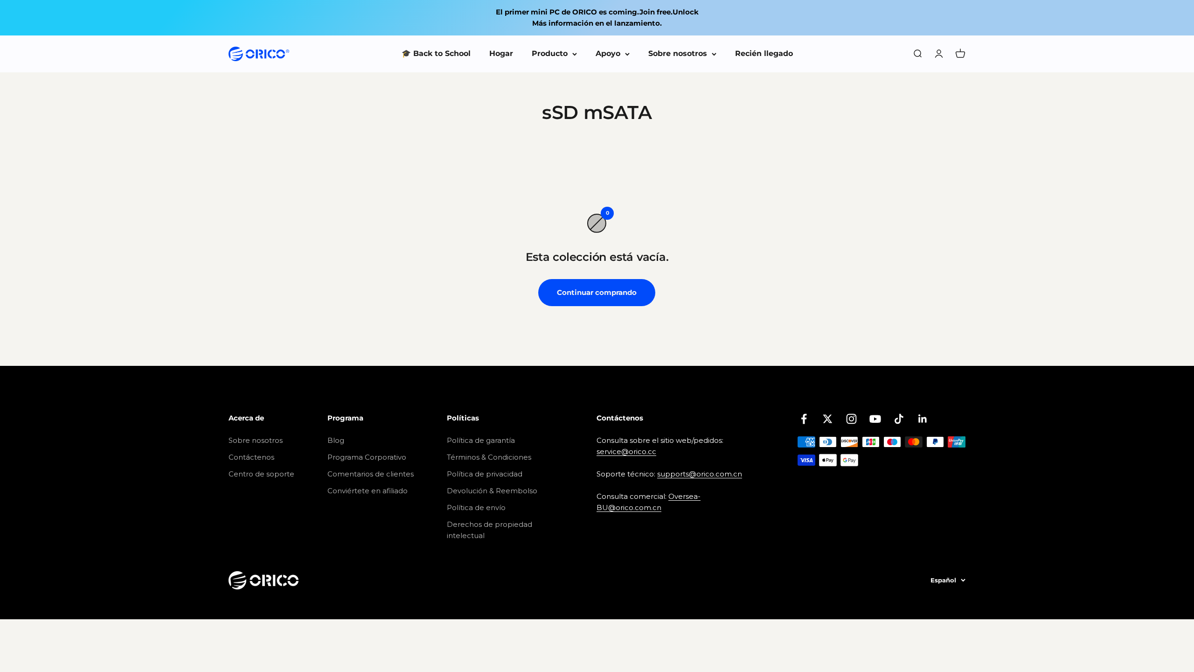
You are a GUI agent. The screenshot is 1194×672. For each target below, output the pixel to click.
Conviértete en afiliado (367, 490)
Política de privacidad (484, 473)
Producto (550, 53)
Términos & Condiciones (489, 457)
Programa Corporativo (366, 457)
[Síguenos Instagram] (851, 419)
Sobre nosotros (677, 53)
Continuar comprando (597, 292)
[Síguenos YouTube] (875, 419)
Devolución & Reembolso (492, 490)
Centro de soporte (261, 473)
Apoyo (608, 53)
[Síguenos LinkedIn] (922, 419)
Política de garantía (481, 440)
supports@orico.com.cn (699, 473)
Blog (335, 440)
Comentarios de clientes (370, 473)
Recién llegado (764, 53)
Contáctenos (251, 457)
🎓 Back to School (436, 53)
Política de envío (476, 507)
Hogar (501, 53)
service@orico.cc (626, 451)
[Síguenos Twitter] (827, 419)
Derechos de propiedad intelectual (489, 530)
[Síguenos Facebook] (804, 419)
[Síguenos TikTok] (899, 419)
